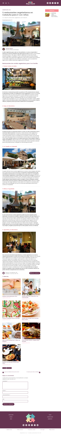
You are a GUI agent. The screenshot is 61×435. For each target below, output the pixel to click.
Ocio (10, 9)
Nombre (4, 390)
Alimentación (5, 9)
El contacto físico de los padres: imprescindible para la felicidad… (54, 15)
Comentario (5, 381)
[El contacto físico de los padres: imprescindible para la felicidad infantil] (48, 15)
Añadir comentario (35, 273)
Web (3, 399)
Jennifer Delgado (9, 48)
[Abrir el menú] (3, 3)
